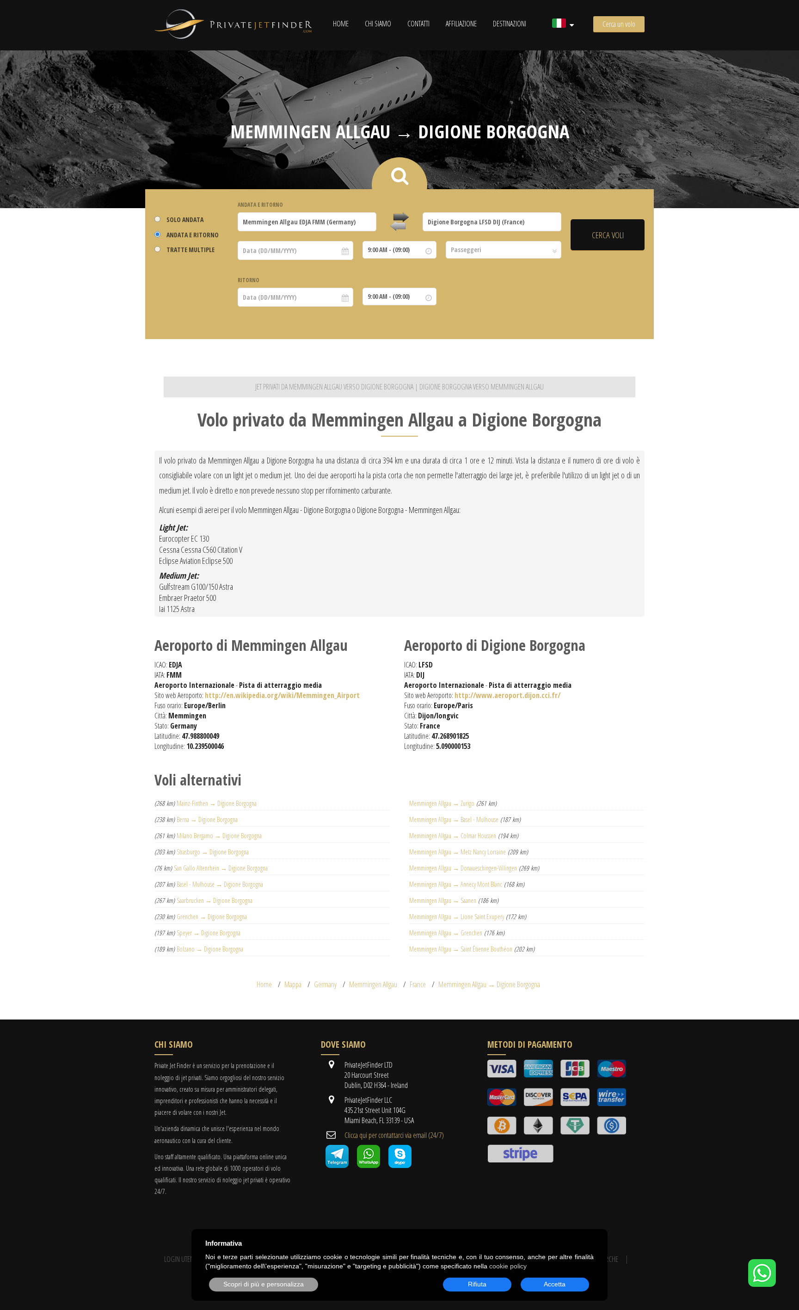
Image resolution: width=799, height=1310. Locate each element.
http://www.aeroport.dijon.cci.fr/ (507, 695)
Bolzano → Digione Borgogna (210, 949)
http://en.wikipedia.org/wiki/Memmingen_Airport (282, 695)
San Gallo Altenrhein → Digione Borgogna (221, 868)
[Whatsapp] (368, 1165)
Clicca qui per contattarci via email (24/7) (394, 1135)
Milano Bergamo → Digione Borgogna (219, 835)
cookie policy (508, 1266)
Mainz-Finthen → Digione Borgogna (217, 803)
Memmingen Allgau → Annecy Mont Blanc (455, 884)
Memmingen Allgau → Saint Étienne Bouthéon (460, 949)
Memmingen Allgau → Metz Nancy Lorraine (457, 851)
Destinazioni (509, 24)
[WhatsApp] (762, 1284)
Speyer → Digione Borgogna (208, 932)
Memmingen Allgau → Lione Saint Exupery (456, 916)
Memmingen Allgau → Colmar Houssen (452, 835)
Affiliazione (461, 24)
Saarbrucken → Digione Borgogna (214, 900)
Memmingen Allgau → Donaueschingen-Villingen (463, 868)
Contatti (418, 24)
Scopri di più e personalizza (263, 1284)
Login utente (181, 1259)
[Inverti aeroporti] (399, 222)
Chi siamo (378, 24)
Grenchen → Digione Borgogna (212, 916)
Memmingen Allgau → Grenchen (445, 932)
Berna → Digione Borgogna (207, 819)
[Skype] (400, 1165)
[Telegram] (337, 1165)
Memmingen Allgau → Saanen (442, 900)
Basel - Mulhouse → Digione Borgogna (220, 884)
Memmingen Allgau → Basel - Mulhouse (453, 819)
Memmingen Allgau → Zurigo (441, 803)
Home (341, 24)
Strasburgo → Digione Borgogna (213, 851)
